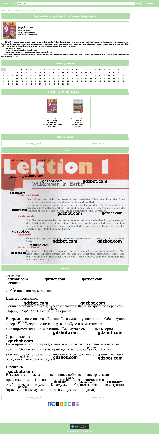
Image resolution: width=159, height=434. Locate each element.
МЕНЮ (150, 3)
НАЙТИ (137, 3)
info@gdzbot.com (86, 431)
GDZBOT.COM (9, 3)
